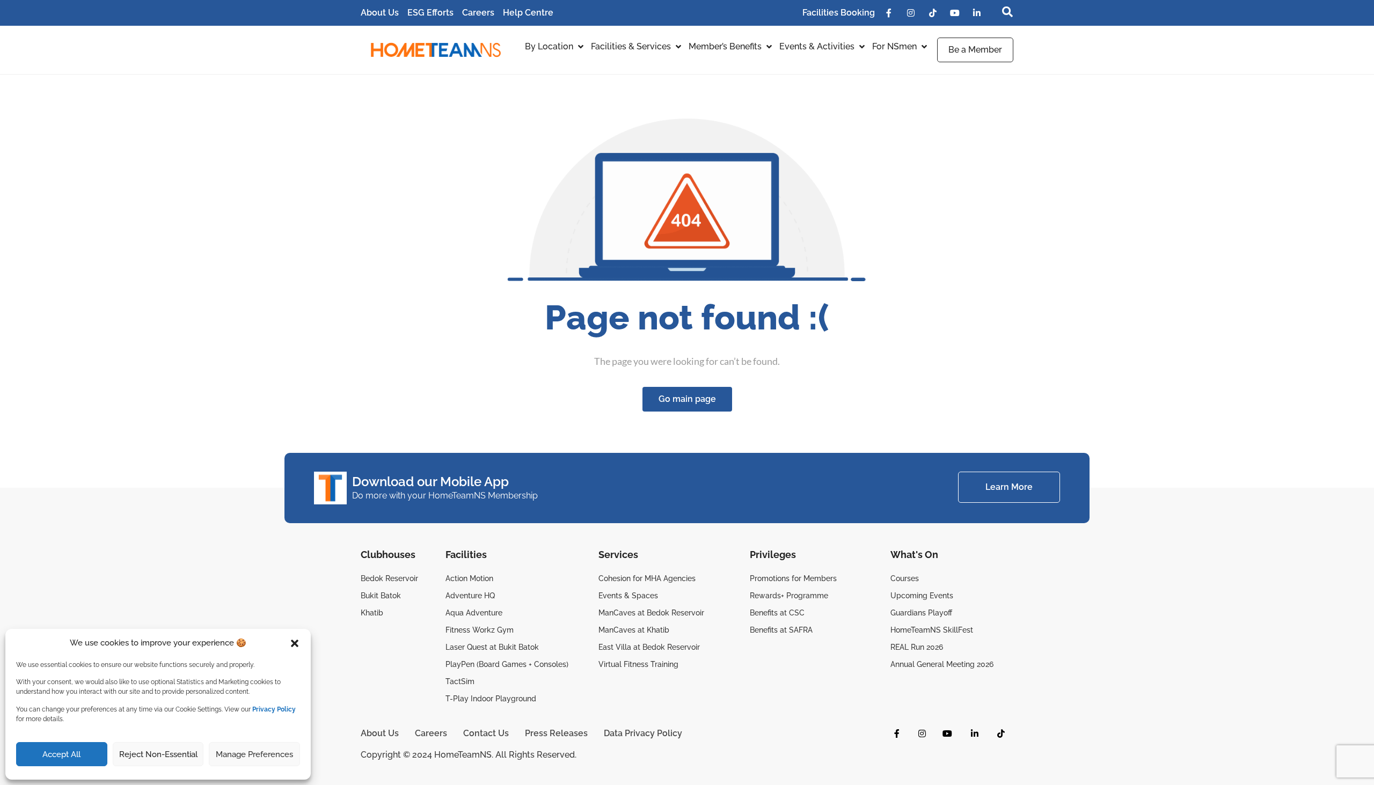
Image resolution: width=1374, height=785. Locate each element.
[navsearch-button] (1002, 13)
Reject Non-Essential (158, 754)
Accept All (61, 754)
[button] (294, 643)
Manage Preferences (254, 754)
